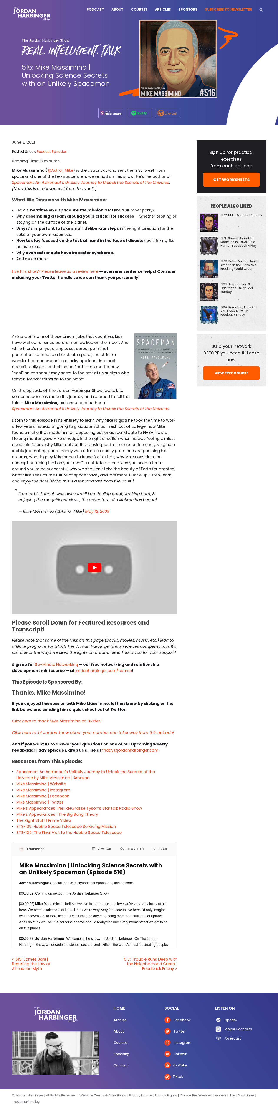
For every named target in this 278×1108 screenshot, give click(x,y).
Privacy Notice (140, 1095)
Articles (120, 1020)
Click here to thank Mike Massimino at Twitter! (56, 721)
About (119, 1031)
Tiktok (178, 1076)
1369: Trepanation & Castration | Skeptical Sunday (236, 288)
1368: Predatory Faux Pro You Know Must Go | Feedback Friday (238, 311)
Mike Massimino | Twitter (39, 802)
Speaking (121, 1053)
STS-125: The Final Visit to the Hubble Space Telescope (69, 832)
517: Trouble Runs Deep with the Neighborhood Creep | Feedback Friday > (150, 964)
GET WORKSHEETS (231, 179)
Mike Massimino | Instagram (43, 790)
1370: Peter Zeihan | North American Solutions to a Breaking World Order (239, 265)
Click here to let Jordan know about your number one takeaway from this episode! (93, 732)
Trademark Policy (26, 1101)
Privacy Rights (166, 1095)
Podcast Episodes (52, 151)
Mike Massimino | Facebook (42, 796)
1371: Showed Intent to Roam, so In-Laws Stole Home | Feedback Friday (238, 242)
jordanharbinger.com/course (103, 670)
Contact (121, 1065)
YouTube (180, 1065)
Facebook (182, 1020)
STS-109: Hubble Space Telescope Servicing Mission (66, 826)
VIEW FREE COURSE (231, 373)
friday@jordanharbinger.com (130, 750)
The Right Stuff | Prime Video (43, 820)
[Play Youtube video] (94, 567)
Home (119, 1008)
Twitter (179, 1031)
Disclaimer (246, 1095)
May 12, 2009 (97, 511)
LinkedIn (180, 1053)
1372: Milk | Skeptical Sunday (241, 215)
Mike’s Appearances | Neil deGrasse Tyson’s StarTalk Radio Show (79, 808)
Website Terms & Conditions (102, 1095)
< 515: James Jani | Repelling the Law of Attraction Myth (31, 964)
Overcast (233, 1038)
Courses (120, 1042)
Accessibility (225, 1095)
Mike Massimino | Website (41, 784)
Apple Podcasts (238, 1029)
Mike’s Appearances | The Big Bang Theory (57, 814)
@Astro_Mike (60, 170)
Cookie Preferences (196, 1095)
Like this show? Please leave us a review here (55, 271)
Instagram (182, 1042)
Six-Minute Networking (56, 664)
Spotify (231, 1020)
